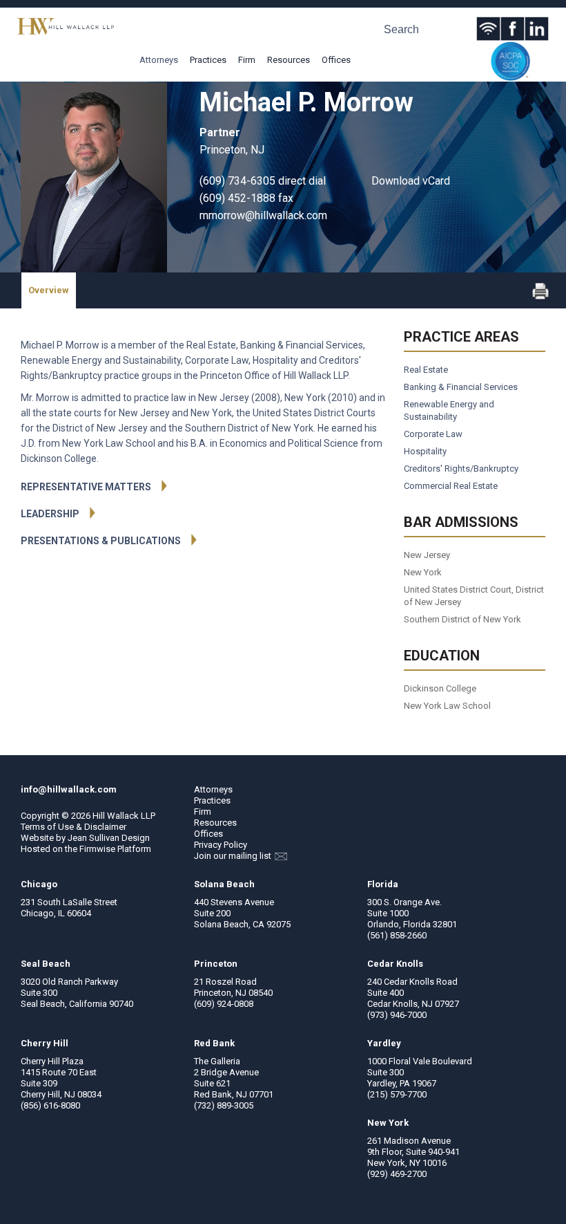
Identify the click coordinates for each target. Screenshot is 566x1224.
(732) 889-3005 (223, 1105)
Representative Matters (86, 486)
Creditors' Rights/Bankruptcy (461, 468)
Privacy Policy (220, 845)
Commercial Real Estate (451, 486)
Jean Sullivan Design (109, 838)
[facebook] (512, 29)
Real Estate (426, 369)
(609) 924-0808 (223, 1004)
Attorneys (158, 60)
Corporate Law (433, 434)
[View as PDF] (540, 296)
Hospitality (425, 451)
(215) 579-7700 (397, 1094)
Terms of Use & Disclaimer (73, 827)
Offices (336, 60)
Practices (208, 60)
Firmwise (97, 849)
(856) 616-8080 (50, 1105)
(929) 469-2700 (397, 1174)
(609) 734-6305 (237, 180)
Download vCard (410, 180)
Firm (246, 60)
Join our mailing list (233, 856)
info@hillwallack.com (69, 789)
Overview (48, 290)
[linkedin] (537, 29)
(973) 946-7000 (397, 1015)
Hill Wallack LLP (123, 815)
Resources (288, 60)
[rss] (488, 29)
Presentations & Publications (101, 540)
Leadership (50, 513)
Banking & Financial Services (461, 387)
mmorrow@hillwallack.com (263, 215)
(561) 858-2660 (397, 935)
